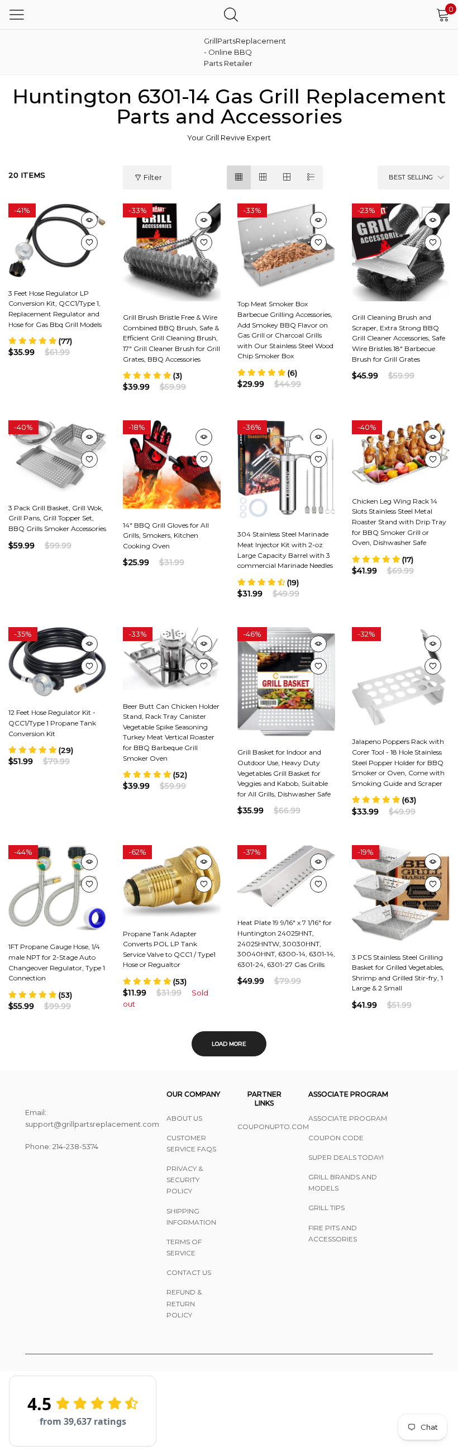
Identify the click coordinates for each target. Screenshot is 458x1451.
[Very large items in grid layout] (287, 177)
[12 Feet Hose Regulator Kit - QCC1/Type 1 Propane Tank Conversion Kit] (57, 661)
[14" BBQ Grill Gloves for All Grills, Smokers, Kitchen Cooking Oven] (172, 464)
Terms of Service (184, 1247)
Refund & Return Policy (184, 1303)
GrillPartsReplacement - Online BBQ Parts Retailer (232, 52)
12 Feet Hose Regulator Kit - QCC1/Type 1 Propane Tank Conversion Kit (52, 722)
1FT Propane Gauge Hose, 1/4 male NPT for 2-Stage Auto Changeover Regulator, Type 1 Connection (56, 962)
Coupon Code (336, 1138)
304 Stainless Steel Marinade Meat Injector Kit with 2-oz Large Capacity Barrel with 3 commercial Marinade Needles (285, 550)
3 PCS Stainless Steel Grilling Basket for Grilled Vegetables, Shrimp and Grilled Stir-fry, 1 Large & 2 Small (398, 973)
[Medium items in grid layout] (239, 177)
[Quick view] (89, 220)
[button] (40, 340)
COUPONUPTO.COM (264, 1126)
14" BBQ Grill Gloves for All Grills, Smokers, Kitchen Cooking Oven (166, 535)
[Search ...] (231, 14)
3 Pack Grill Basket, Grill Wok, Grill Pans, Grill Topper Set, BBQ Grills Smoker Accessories (57, 518)
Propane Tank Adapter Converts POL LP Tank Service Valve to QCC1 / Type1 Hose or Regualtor (169, 949)
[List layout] (311, 177)
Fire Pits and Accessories (332, 1233)
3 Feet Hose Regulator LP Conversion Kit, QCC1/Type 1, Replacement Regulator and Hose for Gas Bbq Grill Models (55, 309)
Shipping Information (191, 1216)
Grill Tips (326, 1207)
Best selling (411, 177)
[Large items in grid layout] (263, 177)
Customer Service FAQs (191, 1143)
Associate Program (347, 1118)
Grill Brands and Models (342, 1182)
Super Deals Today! (346, 1157)
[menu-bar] (17, 14)
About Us (184, 1118)
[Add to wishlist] (89, 242)
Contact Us (188, 1272)
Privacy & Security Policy (184, 1179)
